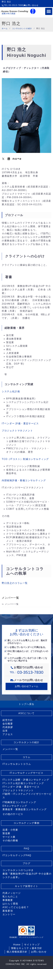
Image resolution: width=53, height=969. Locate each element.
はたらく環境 (10, 903)
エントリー (9, 914)
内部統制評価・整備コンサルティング (24, 480)
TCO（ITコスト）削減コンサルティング (25, 459)
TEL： (26, 672)
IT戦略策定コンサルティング (19, 802)
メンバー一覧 (12, 604)
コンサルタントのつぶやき (18, 870)
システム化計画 (11, 391)
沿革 (5, 730)
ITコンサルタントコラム (17, 764)
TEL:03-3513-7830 (13, 5)
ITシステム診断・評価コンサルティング (26, 779)
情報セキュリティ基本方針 (26, 948)
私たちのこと (10, 896)
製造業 (6, 833)
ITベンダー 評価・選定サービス (20, 423)
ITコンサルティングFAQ (17, 855)
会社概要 (8, 723)
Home (16, 944)
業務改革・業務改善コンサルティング (25, 809)
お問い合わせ (32, 5)
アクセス (8, 734)
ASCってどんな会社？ (16, 907)
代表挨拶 (8, 727)
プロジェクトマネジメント (17, 430)
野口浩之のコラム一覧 (15, 583)
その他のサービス (13, 814)
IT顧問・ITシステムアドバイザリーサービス (27, 796)
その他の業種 (10, 840)
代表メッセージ (12, 893)
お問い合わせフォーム (26, 686)
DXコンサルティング (15, 806)
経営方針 (8, 720)
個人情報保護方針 (17, 951)
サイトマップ (32, 944)
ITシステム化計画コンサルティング (23, 783)
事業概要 (8, 900)
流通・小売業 (10, 830)
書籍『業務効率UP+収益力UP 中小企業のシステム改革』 (27, 875)
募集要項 (8, 911)
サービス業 (9, 837)
